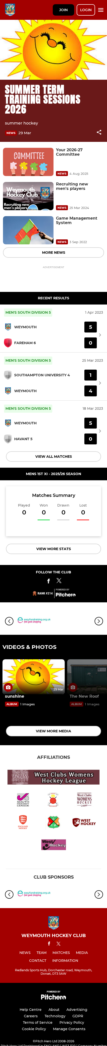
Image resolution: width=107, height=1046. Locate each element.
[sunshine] (33, 676)
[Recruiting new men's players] (28, 196)
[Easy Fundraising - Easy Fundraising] (33, 621)
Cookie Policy (34, 1029)
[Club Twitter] (58, 582)
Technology (55, 1016)
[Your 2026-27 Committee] (28, 162)
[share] (99, 132)
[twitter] (58, 944)
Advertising (76, 1009)
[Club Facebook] (49, 582)
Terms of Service (38, 1022)
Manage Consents (69, 1029)
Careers (31, 1016)
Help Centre (31, 1009)
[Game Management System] (28, 230)
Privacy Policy (71, 1022)
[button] (99, 133)
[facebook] (49, 944)
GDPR (77, 1016)
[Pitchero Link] (66, 595)
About (54, 1009)
